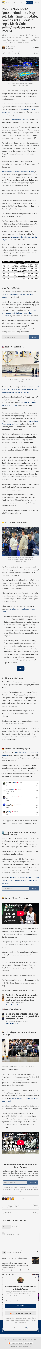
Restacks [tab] (15, 1227)
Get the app (28, 1343)
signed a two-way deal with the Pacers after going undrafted (19, 313)
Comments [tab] (6, 1227)
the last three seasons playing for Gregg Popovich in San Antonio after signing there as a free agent (20, 880)
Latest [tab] (9, 1252)
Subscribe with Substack (22, 1313)
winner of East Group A (19, 119)
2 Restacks (25, 1199)
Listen (37, 47)
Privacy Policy (22, 1322)
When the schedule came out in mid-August (18, 171)
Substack (12, 1347)
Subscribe (29, 3)
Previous (8, 1213)
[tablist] (10, 1227)
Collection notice (31, 1339)
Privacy (19, 1339)
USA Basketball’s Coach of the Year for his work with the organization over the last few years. (20, 390)
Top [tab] (4, 1252)
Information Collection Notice (27, 1320)
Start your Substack (16, 1343)
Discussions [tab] (17, 1252)
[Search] (37, 1252)
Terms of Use (31, 1318)
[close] (35, 1277)
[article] (20, 1264)
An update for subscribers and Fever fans (14, 1259)
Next (34, 1213)
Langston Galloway (14, 424)
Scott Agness (10, 46)
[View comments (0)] (11, 53)
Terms (24, 1339)
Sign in (37, 3)
